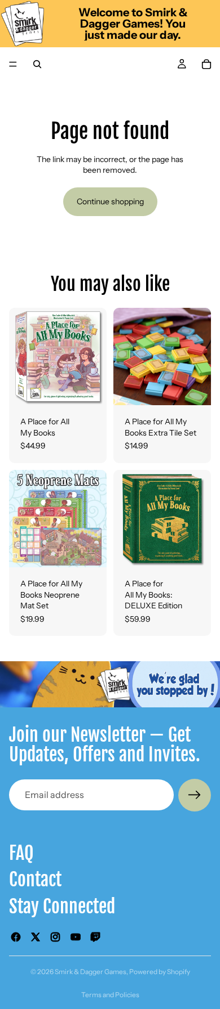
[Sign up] (194, 795)
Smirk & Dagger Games (90, 971)
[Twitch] (95, 936)
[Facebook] (16, 936)
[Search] (37, 64)
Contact (35, 879)
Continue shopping (110, 201)
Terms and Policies (110, 994)
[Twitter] (35, 936)
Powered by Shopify (159, 971)
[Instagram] (55, 936)
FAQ (21, 853)
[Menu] (13, 64)
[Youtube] (75, 936)
